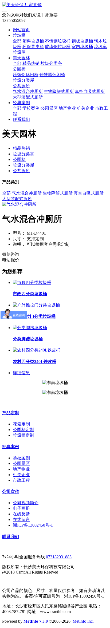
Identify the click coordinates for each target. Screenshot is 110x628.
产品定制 (10, 412)
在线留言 (21, 519)
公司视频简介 (25, 502)
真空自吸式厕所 (90, 91)
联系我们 (21, 119)
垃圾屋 (19, 52)
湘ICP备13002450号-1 (33, 525)
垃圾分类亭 (51, 63)
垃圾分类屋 (23, 80)
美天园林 (21, 58)
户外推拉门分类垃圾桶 (34, 316)
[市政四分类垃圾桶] (32, 282)
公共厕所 (21, 86)
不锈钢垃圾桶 (57, 41)
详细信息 (21, 372)
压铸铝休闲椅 (25, 74)
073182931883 (59, 557)
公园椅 (19, 69)
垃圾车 (100, 46)
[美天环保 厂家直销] (55, 5)
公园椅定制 (23, 429)
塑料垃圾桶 (33, 41)
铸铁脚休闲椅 (52, 74)
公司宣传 (10, 491)
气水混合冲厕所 (28, 91)
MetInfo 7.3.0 (35, 621)
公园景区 (49, 108)
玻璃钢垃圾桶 (57, 46)
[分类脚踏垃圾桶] (30, 327)
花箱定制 (21, 424)
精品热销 (31, 63)
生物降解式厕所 (59, 91)
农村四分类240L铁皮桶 (34, 361)
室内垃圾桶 (82, 46)
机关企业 (85, 108)
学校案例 (31, 108)
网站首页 (21, 29)
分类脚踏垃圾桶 (28, 339)
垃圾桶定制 (23, 435)
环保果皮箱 (33, 46)
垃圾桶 (19, 35)
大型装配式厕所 (28, 97)
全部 (17, 41)
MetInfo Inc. (83, 621)
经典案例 (21, 102)
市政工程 (21, 480)
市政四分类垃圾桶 (30, 293)
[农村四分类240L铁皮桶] (36, 350)
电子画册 (21, 508)
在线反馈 (21, 514)
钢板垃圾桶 (82, 41)
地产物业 (67, 108)
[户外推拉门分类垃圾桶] (36, 305)
